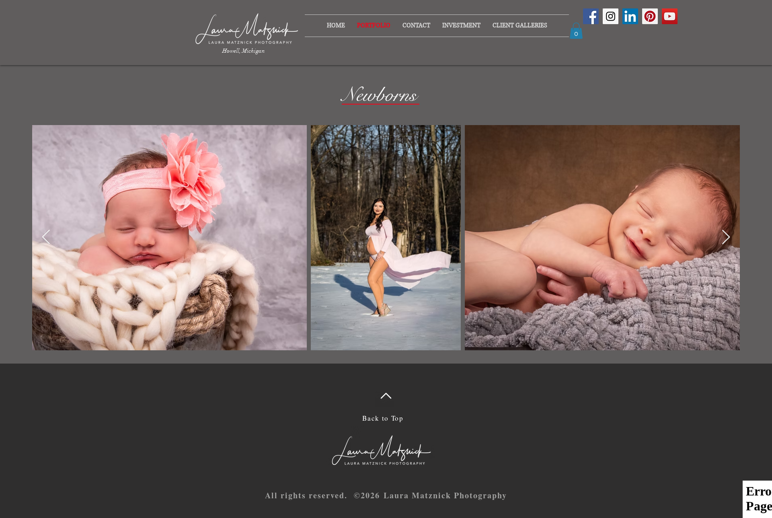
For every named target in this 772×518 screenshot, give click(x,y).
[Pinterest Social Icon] (650, 16)
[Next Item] (726, 237)
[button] (461, 26)
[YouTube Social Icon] (670, 16)
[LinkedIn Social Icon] (630, 16)
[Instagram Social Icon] (610, 16)
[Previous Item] (46, 237)
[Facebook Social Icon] (591, 16)
